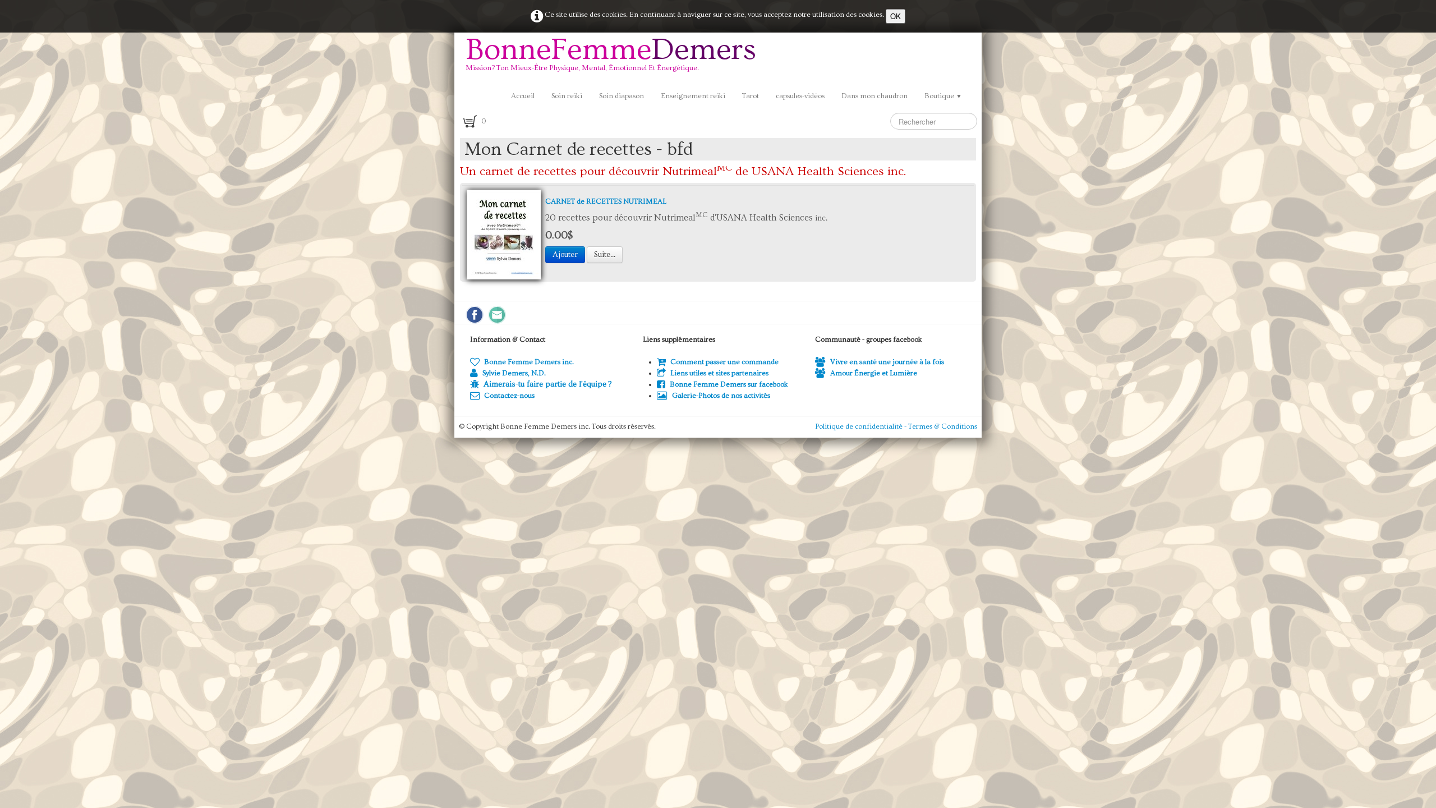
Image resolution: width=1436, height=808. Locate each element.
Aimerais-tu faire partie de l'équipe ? (547, 384)
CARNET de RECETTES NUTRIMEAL (605, 201)
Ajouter (565, 254)
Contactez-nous (509, 396)
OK (895, 16)
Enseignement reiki (693, 96)
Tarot (750, 96)
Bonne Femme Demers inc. (529, 362)
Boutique (943, 96)
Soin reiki (566, 96)
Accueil (523, 96)
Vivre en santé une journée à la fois (887, 362)
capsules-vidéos (800, 96)
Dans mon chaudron (874, 96)
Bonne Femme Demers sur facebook (729, 384)
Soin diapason (621, 96)
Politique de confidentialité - (861, 426)
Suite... (604, 254)
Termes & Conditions (942, 426)
